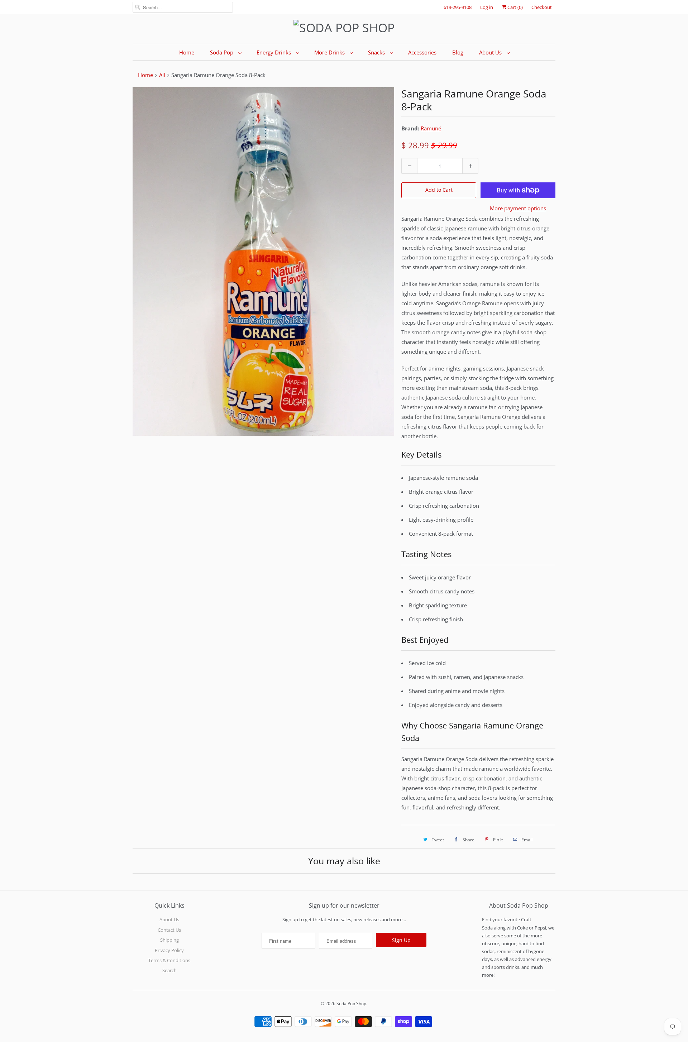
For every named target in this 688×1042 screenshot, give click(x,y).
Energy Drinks (274, 52)
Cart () (514, 7)
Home (186, 52)
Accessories (422, 52)
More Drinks (330, 52)
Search (169, 970)
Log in (486, 7)
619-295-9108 (458, 7)
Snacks (377, 52)
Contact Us (169, 930)
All (162, 74)
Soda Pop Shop (351, 1003)
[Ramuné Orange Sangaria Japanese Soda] (263, 261)
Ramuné (431, 128)
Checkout (541, 7)
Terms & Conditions (169, 960)
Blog (457, 52)
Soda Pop (222, 52)
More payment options (518, 208)
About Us (491, 52)
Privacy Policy (169, 950)
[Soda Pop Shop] (344, 28)
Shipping (169, 940)
